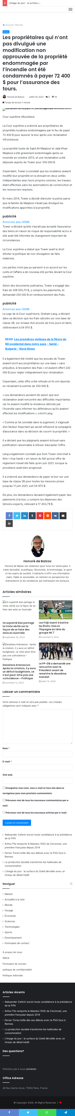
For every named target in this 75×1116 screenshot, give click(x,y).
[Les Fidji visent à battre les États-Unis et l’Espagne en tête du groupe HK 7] (55, 609)
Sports (8, 932)
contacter (31, 1069)
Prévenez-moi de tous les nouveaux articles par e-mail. (36, 812)
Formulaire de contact (17, 943)
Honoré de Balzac (16, 96)
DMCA (6, 958)
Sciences (10, 921)
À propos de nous (12, 952)
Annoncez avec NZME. (16, 222)
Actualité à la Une (15, 899)
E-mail (7, 761)
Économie (10, 915)
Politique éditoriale (13, 975)
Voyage (9, 910)
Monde (19, 24)
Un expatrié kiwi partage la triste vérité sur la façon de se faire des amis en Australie (18, 628)
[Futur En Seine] (14, 13)
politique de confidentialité (17, 969)
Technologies (12, 926)
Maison (9, 894)
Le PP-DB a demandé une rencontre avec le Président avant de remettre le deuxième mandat (55, 670)
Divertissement (13, 937)
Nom (6, 748)
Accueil (9, 24)
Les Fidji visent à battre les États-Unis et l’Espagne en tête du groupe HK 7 (54, 627)
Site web (7, 774)
